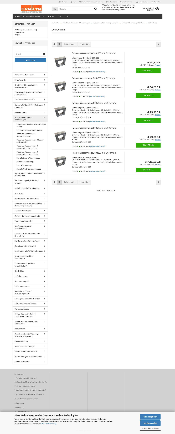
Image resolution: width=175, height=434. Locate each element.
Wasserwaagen (20, 112)
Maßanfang (18, 407)
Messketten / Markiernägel (24, 346)
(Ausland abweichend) (97, 72)
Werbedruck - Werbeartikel (24, 75)
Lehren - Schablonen (22, 362)
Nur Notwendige (150, 423)
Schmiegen (19, 193)
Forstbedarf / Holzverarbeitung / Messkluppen (26, 322)
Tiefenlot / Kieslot (21, 276)
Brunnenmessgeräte (22, 281)
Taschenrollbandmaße (23, 211)
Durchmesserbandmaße (23, 221)
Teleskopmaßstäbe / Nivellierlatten (27, 299)
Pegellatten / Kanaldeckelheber (26, 351)
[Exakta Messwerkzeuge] (31, 9)
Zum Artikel (148, 70)
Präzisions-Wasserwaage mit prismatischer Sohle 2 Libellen (27, 153)
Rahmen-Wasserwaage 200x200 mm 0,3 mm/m (93, 53)
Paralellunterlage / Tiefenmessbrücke (28, 357)
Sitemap (64, 2)
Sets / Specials (20, 80)
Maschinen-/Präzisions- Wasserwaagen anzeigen (31, 125)
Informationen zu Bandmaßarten (26, 399)
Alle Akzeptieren (150, 417)
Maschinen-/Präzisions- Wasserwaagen (23, 119)
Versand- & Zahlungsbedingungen (29, 17)
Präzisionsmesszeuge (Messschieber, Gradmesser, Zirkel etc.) (28, 204)
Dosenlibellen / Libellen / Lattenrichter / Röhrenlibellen (29, 174)
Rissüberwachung (21, 341)
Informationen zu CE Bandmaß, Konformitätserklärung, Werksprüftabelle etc (30, 380)
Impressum (63, 17)
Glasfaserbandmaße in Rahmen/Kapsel (23, 227)
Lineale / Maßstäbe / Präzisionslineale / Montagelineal (28, 93)
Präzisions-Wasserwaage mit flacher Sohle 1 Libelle (30, 141)
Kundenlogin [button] (142, 2)
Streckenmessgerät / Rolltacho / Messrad (26, 182)
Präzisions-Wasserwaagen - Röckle (29, 130)
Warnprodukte (20, 329)
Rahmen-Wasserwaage (25, 162)
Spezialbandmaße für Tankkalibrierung (29, 251)
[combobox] (70, 44)
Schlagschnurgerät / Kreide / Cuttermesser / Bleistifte (25, 315)
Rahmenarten (19, 403)
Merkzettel (157, 2)
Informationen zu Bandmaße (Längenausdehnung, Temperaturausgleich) (30, 388)
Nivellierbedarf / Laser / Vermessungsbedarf (23, 292)
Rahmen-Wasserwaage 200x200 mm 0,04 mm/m (94, 103)
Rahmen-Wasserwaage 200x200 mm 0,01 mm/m (94, 153)
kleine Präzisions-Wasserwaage (28, 158)
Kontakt (51, 17)
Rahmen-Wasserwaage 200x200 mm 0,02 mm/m (94, 128)
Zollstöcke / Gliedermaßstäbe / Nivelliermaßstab (26, 86)
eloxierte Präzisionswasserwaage (29, 169)
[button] (54, 44)
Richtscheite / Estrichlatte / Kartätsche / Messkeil (29, 106)
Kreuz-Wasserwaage (24, 165)
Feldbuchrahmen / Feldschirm (25, 304)
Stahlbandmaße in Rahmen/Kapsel (27, 241)
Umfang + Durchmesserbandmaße (27, 216)
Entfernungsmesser (22, 286)
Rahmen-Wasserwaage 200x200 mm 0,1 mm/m (93, 78)
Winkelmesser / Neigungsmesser (27, 198)
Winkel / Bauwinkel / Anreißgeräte (27, 188)
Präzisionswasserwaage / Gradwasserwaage (26, 135)
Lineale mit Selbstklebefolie (25, 100)
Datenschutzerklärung (48, 424)
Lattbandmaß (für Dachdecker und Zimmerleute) (27, 235)
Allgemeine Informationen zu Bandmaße (29, 394)
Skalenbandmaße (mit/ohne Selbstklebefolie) (25, 265)
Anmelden (30, 60)
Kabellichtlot (19, 271)
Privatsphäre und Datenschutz (91, 2)
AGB (73, 2)
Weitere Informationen (150, 429)
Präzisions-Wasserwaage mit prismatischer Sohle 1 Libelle (27, 147)
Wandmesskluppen (22, 309)
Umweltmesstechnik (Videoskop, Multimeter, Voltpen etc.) (27, 335)
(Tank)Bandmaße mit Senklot (25, 246)
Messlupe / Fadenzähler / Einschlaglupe (24, 257)
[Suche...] (95, 9)
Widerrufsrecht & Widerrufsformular (120, 2)
